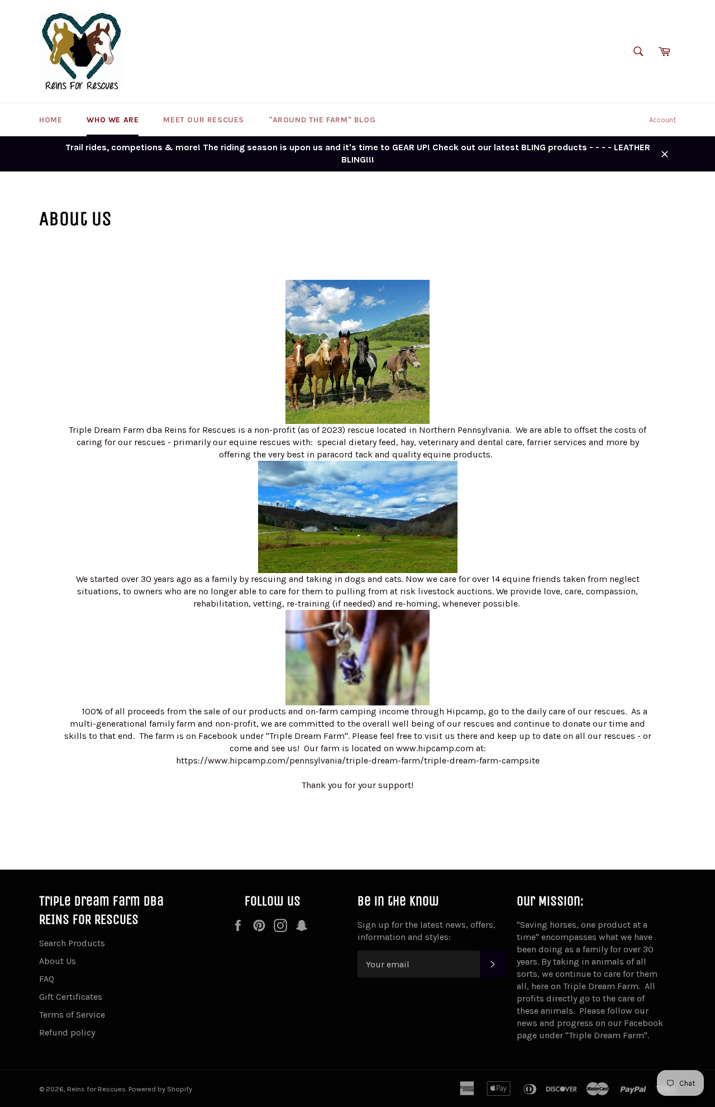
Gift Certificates (70, 996)
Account (662, 120)
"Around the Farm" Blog (322, 120)
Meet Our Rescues (203, 120)
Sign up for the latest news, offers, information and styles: (426, 930)
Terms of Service (72, 1014)
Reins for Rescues (96, 1089)
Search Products (72, 943)
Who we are (113, 120)
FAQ (46, 979)
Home (50, 120)
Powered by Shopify (160, 1089)
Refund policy (67, 1032)
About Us (57, 961)
